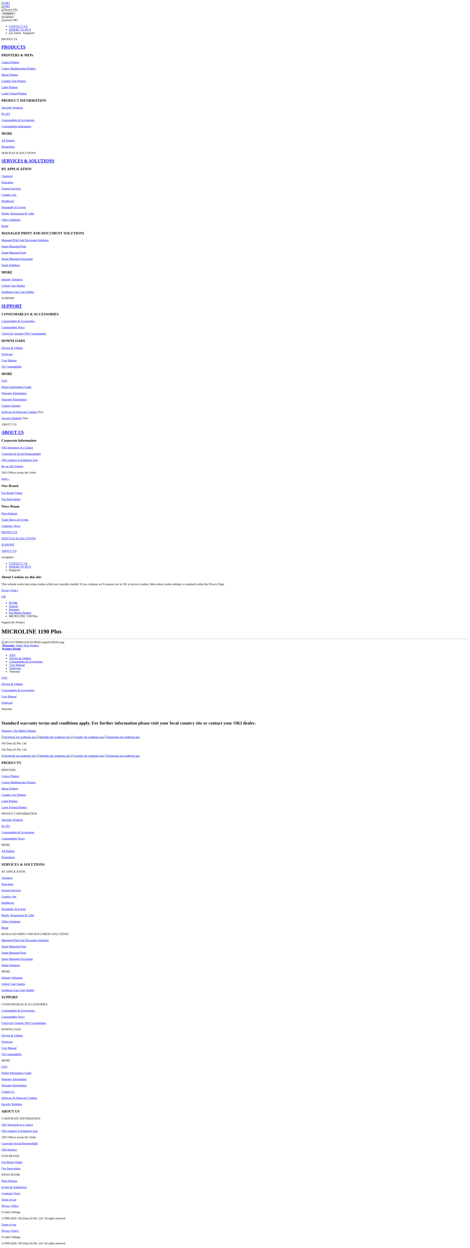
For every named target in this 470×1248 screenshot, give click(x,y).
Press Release (9, 513)
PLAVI (5, 113)
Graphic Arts (8, 194)
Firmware (7, 354)
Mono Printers (9, 74)
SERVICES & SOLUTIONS (27, 160)
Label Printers (9, 87)
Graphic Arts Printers (13, 81)
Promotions (8, 146)
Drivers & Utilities (12, 347)
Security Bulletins (11, 418)
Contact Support (10, 405)
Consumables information (16, 126)
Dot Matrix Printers (20, 612)
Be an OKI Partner (12, 466)
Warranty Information (13, 393)
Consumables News (13, 327)
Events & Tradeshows (14, 1187)
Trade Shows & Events (14, 519)
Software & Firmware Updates (19, 412)
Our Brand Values (11, 493)
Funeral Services (11, 188)
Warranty (14, 609)
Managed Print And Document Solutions (25, 240)
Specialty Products (12, 107)
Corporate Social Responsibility (19, 1143)
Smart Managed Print (13, 246)
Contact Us (8, 1091)
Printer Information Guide (16, 387)
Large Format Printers (14, 93)
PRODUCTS (13, 47)
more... (5, 478)
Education (7, 182)
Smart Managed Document (17, 258)
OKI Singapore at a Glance (17, 447)
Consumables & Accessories (17, 120)
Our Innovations (10, 499)
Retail (4, 226)
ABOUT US (12, 432)
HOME (13, 602)
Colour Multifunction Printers (18, 68)
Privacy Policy (9, 590)
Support (13, 606)
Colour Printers (10, 62)
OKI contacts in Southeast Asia (19, 460)
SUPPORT (11, 306)
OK (3, 596)
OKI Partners (9, 1149)
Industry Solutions (12, 279)
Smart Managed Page (13, 252)
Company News (10, 526)
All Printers (8, 140)
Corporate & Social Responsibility (21, 453)
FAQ (4, 380)
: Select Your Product (20, 645)
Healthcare (7, 201)
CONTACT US (18, 26)
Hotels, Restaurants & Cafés (17, 213)
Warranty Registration (14, 399)
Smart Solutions (10, 265)
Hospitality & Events (13, 207)
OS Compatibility (11, 366)
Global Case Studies (13, 285)
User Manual (9, 360)
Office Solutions (10, 219)
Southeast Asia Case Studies (17, 292)
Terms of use (8, 1199)
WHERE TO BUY (20, 29)
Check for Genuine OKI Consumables (23, 333)
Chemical (6, 176)
